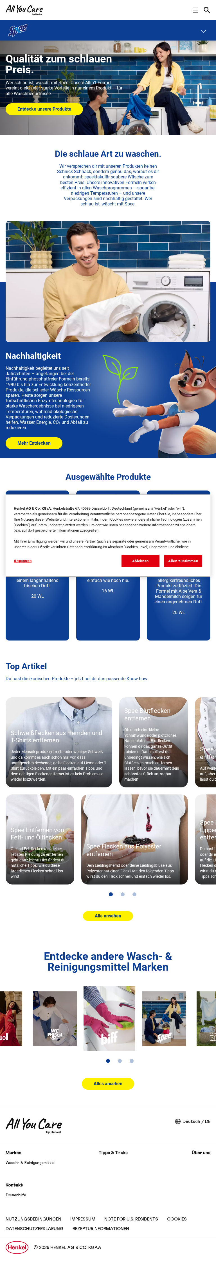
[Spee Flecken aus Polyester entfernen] (134, 839)
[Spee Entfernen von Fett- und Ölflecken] (40, 839)
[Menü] (203, 30)
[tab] (111, 894)
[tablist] (111, 894)
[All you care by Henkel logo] (24, 10)
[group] (111, 800)
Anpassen (23, 561)
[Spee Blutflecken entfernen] (153, 742)
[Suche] (207, 10)
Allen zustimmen (183, 561)
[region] (108, 535)
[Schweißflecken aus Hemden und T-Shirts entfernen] (59, 742)
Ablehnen (140, 561)
